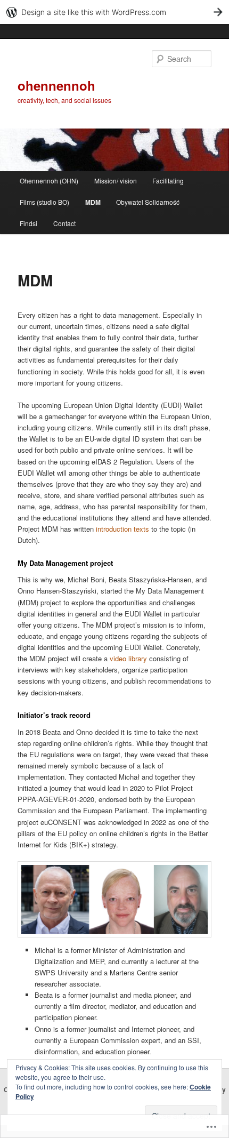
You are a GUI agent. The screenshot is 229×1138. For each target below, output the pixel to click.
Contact (64, 223)
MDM (93, 202)
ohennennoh (56, 85)
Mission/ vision (115, 180)
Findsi (28, 223)
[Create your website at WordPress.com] (114, 12)
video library (128, 658)
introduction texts (122, 529)
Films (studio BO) (44, 201)
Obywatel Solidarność (147, 201)
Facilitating (168, 180)
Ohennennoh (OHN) (49, 180)
